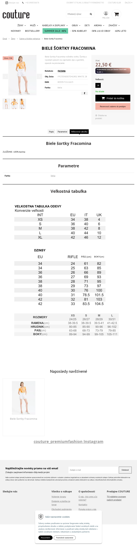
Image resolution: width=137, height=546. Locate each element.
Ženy (13, 38)
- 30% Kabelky (78, 30)
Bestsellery (32, 30)
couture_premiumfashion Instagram (68, 441)
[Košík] (116, 14)
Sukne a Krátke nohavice (29, 38)
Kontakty (83, 504)
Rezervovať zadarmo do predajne (113, 107)
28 (98, 85)
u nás (93, 509)
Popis (51, 131)
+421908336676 (32, 2)
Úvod (5, 38)
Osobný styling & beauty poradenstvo (85, 2)
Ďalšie (128, 2)
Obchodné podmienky (62, 509)
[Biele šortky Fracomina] (22, 75)
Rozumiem (45, 538)
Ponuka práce (85, 509)
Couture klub (114, 2)
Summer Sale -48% (55, 30)
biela (53, 175)
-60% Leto (120, 30)
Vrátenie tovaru (59, 496)
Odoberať (125, 470)
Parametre (62, 131)
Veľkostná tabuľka (79, 131)
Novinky (16, 30)
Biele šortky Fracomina (23, 418)
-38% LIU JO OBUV (100, 30)
